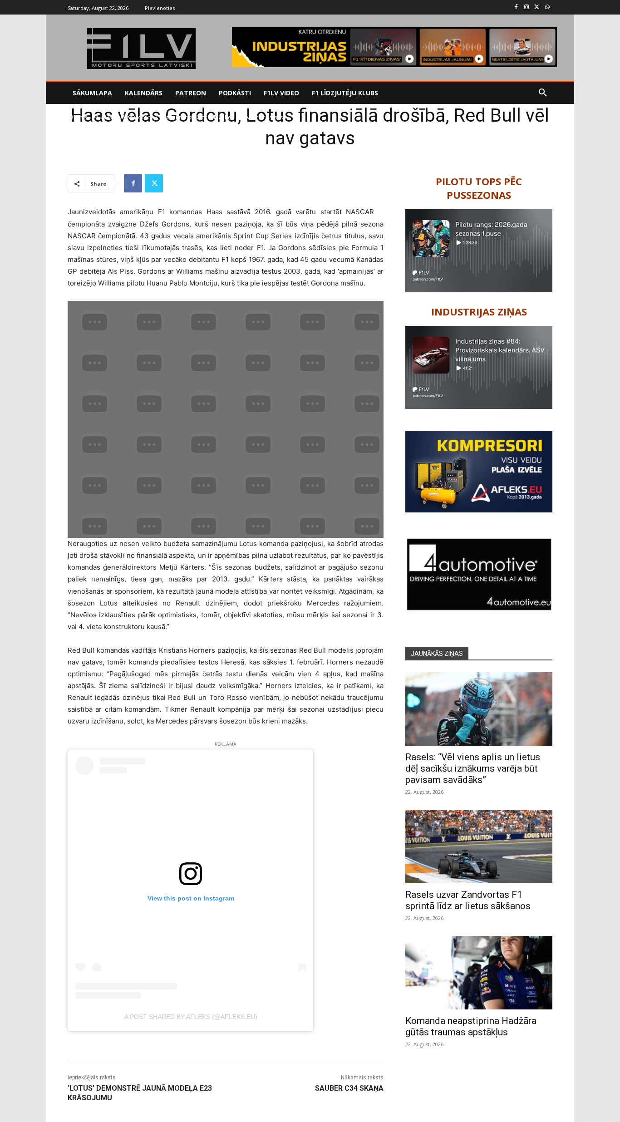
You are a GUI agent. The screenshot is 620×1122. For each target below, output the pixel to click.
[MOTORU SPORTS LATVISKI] (141, 48)
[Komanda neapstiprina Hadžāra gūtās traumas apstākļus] (478, 972)
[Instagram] (527, 7)
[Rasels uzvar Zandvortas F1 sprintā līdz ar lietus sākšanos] (478, 846)
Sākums (77, 117)
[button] (543, 93)
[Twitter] (536, 7)
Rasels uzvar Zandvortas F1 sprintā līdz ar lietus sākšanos (468, 900)
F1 (96, 117)
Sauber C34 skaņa (349, 1088)
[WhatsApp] (547, 7)
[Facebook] (516, 7)
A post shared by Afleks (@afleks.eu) (190, 1016)
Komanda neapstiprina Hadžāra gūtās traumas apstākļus (470, 1026)
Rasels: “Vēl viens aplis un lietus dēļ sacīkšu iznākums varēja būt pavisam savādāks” (472, 768)
